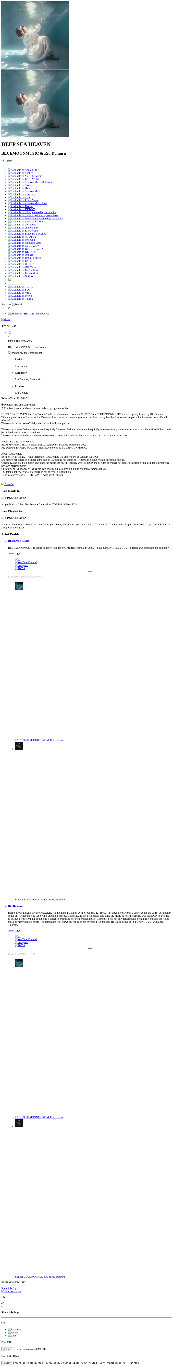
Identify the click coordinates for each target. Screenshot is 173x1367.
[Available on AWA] (19, 185)
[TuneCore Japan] (11, 1291)
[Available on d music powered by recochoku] (33, 215)
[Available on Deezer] (20, 206)
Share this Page (9, 1288)
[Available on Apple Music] (23, 169)
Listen (9, 160)
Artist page (14, 553)
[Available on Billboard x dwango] (27, 233)
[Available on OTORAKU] (23, 264)
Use (8, 307)
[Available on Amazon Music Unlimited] (30, 182)
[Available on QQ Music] (22, 267)
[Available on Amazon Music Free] (27, 203)
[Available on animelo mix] (23, 227)
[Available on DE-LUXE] (22, 251)
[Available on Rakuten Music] (24, 257)
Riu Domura (15, 906)
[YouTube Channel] (26, 562)
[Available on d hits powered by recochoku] (32, 212)
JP (2, 1302)
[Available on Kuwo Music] (23, 273)
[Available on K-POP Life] (23, 230)
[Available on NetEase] (21, 276)
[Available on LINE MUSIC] (24, 179)
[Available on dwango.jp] (22, 224)
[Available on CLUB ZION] (24, 245)
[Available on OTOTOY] (22, 236)
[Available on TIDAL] (20, 286)
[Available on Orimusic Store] (24, 242)
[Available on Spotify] (20, 172)
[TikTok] (20, 568)
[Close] (2, 1306)
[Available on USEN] (20, 261)
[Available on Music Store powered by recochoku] (35, 218)
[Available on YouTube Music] (25, 176)
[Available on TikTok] (20, 298)
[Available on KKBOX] (21, 209)
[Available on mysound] (21, 239)
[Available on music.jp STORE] (25, 221)
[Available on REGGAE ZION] (26, 248)
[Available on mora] (19, 197)
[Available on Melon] (20, 295)
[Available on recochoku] (22, 194)
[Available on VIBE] (19, 292)
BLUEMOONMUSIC (20, 541)
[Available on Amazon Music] (24, 191)
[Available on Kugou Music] (24, 270)
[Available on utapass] (20, 254)
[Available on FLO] (19, 289)
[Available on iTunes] (20, 188)
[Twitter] (17, 559)
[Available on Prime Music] (23, 200)
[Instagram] (21, 565)
